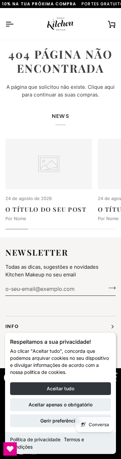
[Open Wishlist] (10, 449)
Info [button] (12, 326)
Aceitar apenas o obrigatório (60, 404)
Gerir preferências (60, 420)
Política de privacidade (35, 439)
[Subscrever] (110, 287)
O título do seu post (45, 209)
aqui (110, 87)
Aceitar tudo (60, 388)
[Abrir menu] (15, 24)
